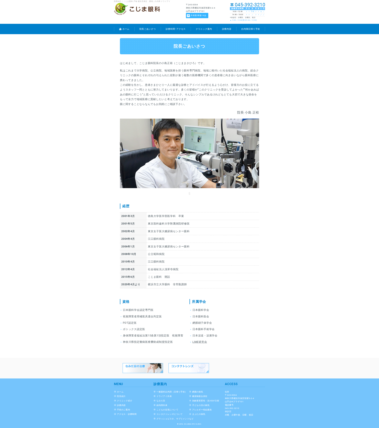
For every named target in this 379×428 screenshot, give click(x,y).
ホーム (125, 29)
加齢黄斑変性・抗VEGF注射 (205, 400)
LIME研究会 (199, 341)
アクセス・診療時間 (127, 414)
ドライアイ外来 (164, 396)
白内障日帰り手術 (250, 29)
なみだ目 (160, 400)
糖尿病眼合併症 (199, 396)
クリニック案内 (204, 29)
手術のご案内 (123, 409)
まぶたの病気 (198, 414)
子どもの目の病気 (201, 405)
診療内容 (226, 29)
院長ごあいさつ (147, 29)
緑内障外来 (161, 405)
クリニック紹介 (124, 400)
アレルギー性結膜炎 (202, 409)
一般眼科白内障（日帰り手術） (171, 392)
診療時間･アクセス (176, 29)
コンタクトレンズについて (169, 414)
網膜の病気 (197, 392)
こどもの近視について (167, 409)
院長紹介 (121, 396)
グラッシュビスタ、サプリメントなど (175, 418)
